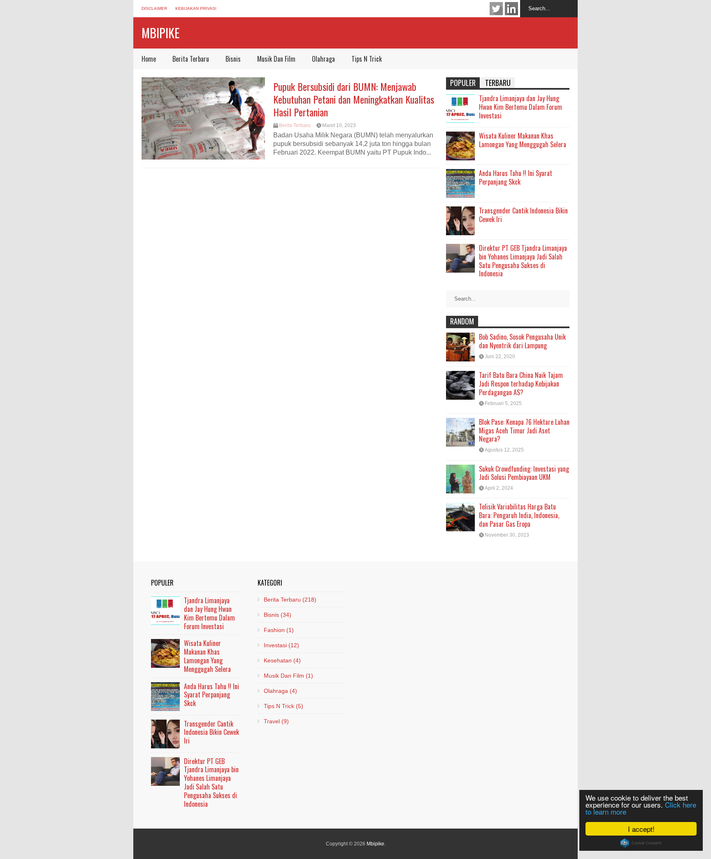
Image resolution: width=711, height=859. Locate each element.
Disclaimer (154, 8)
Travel (276, 721)
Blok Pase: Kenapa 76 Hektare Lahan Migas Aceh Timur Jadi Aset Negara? (524, 430)
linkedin (511, 8)
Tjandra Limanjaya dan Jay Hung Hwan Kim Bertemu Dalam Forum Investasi (520, 106)
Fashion (279, 630)
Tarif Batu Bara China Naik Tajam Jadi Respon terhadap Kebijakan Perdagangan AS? (521, 383)
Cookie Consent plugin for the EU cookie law (641, 842)
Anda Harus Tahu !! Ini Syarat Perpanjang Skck (515, 177)
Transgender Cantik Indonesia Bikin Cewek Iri (523, 215)
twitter (496, 8)
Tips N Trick (366, 59)
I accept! (641, 829)
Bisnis (233, 59)
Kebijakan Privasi (195, 8)
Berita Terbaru (190, 59)
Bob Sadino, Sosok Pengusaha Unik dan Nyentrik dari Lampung (522, 341)
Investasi (281, 645)
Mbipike (160, 32)
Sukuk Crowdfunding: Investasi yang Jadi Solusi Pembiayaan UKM (524, 473)
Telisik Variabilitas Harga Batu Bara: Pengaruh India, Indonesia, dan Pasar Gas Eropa (519, 515)
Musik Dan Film (276, 59)
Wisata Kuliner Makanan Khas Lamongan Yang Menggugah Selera (522, 140)
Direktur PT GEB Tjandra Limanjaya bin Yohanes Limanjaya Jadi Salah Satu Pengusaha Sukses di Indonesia (523, 260)
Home (149, 59)
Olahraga (323, 59)
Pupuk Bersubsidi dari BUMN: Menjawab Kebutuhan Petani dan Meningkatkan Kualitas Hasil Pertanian (353, 99)
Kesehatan (282, 660)
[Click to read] (203, 118)
